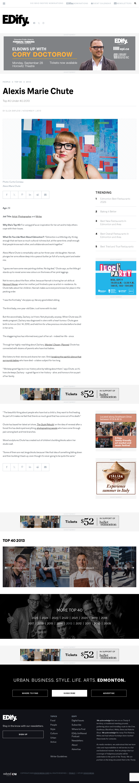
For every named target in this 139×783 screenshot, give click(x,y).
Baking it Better (108, 211)
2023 (55, 618)
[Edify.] (16, 20)
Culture (54, 733)
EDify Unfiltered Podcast (79, 735)
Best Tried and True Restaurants (117, 246)
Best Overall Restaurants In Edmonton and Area (114, 235)
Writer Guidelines (58, 756)
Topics (53, 716)
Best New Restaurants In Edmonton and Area (113, 222)
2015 (50, 623)
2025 (35, 618)
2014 (60, 623)
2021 (75, 618)
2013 (28, 82)
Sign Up (23, 734)
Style (52, 729)
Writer (39, 216)
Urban (53, 737)
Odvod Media (88, 773)
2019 (95, 618)
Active (53, 742)
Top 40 (18, 82)
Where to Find (30, 693)
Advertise (109, 693)
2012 (79, 623)
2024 (45, 618)
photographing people (47, 428)
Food (52, 720)
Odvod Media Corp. (41, 773)
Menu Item (55, 752)
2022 (65, 618)
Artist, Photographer (21, 216)
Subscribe (69, 693)
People (6, 82)
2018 (104, 618)
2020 (84, 618)
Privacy (72, 773)
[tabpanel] (69, 687)
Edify (74, 716)
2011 (88, 623)
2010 (97, 623)
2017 (31, 623)
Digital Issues (78, 720)
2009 (107, 623)
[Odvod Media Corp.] (10, 774)
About (75, 744)
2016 (41, 623)
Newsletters (77, 740)
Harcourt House (10, 284)
